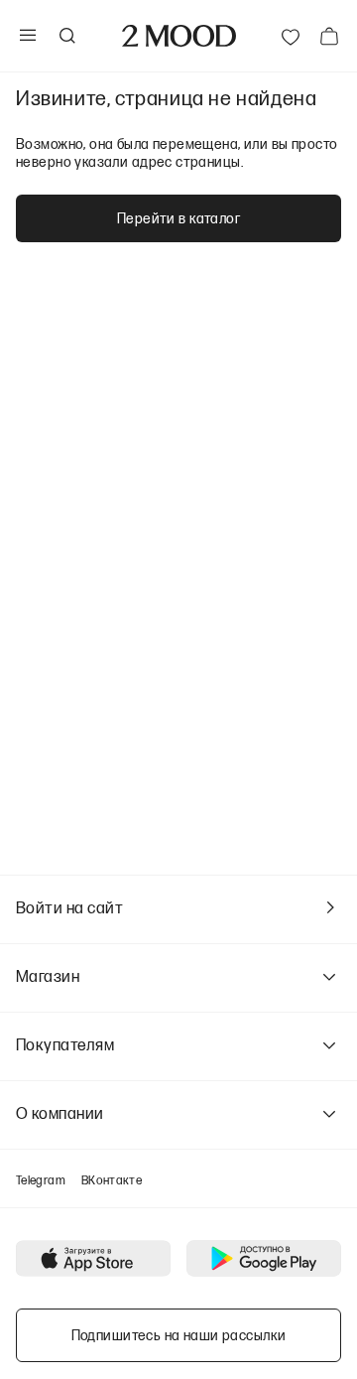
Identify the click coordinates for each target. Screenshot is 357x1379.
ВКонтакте (111, 1180)
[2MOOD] (179, 36)
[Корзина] (329, 36)
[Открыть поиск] (66, 36)
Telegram (40, 1180)
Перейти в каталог (178, 217)
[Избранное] (290, 36)
